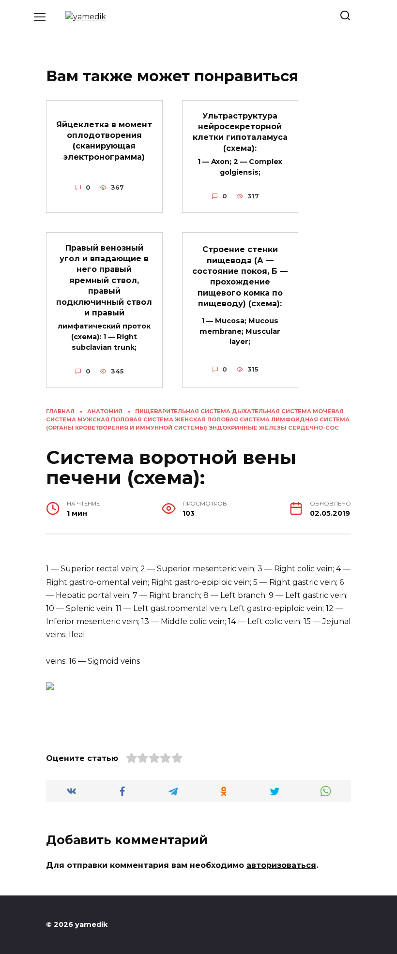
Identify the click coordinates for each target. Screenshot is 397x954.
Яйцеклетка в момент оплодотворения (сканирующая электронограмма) (104, 140)
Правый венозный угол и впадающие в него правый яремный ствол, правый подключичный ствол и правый (104, 280)
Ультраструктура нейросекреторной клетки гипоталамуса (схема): (240, 131)
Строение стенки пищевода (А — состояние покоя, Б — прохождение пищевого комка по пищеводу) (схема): (240, 276)
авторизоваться (281, 865)
